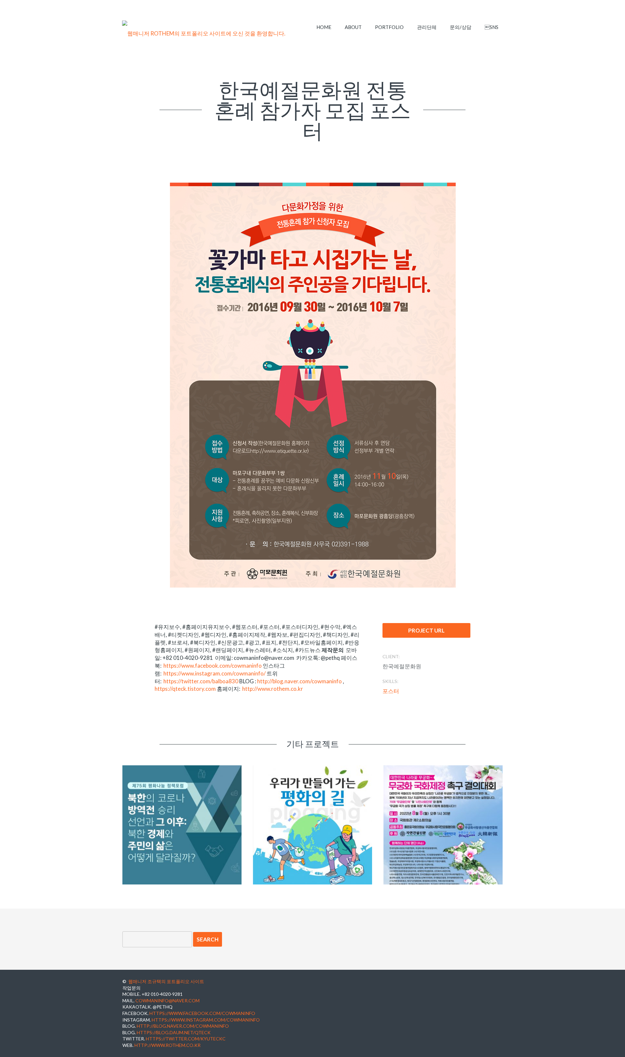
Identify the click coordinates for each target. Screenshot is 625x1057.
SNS (491, 27)
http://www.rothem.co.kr (272, 688)
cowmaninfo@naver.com (167, 1000)
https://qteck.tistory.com (185, 688)
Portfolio (389, 27)
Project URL (426, 630)
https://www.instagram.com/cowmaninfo (206, 1019)
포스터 (390, 691)
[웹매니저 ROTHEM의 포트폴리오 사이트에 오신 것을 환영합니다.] (203, 33)
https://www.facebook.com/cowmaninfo (212, 665)
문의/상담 (460, 27)
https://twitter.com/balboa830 (200, 681)
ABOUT (353, 27)
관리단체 (427, 27)
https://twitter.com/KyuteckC (186, 1038)
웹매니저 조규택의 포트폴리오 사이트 (166, 981)
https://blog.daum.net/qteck (174, 1032)
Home (323, 27)
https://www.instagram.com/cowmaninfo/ (214, 673)
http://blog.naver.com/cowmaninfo (299, 681)
